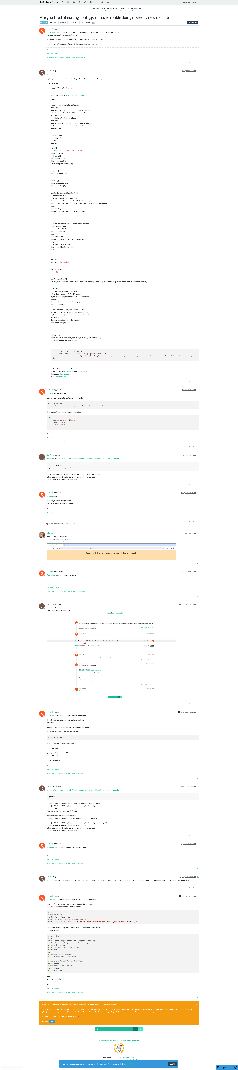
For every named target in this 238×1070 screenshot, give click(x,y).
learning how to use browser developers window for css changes (66, 58)
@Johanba (59, 571)
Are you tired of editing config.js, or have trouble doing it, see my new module (90, 458)
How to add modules (53, 53)
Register (45, 1021)
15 (135, 1029)
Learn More (130, 1064)
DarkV (49, 71)
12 (121, 1029)
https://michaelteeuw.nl (74, 95)
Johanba (50, 533)
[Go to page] (110, 1029)
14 (131, 1029)
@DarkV (58, 29)
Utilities (44, 22)
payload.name (68, 371)
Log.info (54, 150)
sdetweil (50, 29)
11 (116, 1029)
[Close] (196, 1004)
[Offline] (43, 535)
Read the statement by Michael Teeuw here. (119, 11)
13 (126, 1029)
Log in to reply (192, 22)
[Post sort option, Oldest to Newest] (183, 22)
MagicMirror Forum (48, 2)
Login (52, 1021)
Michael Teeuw (128, 1057)
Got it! (172, 1064)
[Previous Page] (97, 1029)
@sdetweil (58, 71)
